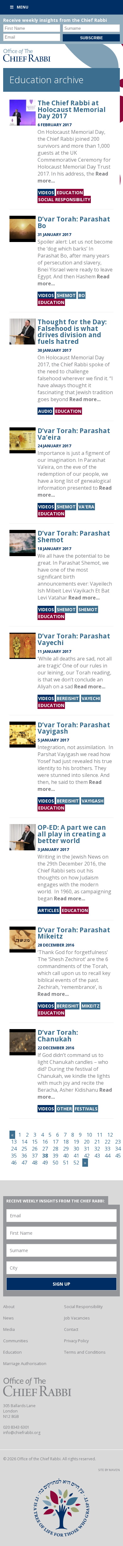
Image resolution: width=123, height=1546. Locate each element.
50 (55, 1162)
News (8, 1318)
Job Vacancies (77, 1318)
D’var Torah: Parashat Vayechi (74, 639)
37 (35, 1155)
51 (66, 1162)
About (9, 1306)
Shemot (66, 295)
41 (76, 1155)
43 (97, 1155)
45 (118, 1155)
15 (35, 1141)
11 (99, 1134)
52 (76, 1162)
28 (55, 1148)
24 (14, 1148)
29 (66, 1148)
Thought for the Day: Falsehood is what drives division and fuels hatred (72, 331)
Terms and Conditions (85, 1352)
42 (87, 1155)
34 (118, 1148)
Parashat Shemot (79, 562)
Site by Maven (109, 1470)
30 (76, 1148)
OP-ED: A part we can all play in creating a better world (72, 834)
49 (45, 1162)
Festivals (86, 1109)
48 (35, 1162)
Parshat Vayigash (58, 754)
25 (24, 1148)
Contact (71, 1329)
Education (70, 192)
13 (14, 1141)
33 (107, 1148)
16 (45, 1141)
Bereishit (68, 698)
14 (24, 1141)
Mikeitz (91, 1006)
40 (66, 1155)
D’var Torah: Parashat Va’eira (74, 434)
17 (55, 1141)
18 (66, 1141)
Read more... (85, 399)
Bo (82, 295)
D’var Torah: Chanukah (58, 1035)
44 (107, 1155)
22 (107, 1141)
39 (55, 1155)
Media (9, 1329)
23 (118, 1141)
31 (87, 1148)
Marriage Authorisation (24, 1363)
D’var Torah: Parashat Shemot (74, 536)
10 (89, 1134)
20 (87, 1141)
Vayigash (92, 801)
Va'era (86, 507)
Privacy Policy (76, 1341)
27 (45, 1148)
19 (76, 1141)
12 (110, 1134)
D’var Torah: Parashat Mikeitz (74, 933)
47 (24, 1162)
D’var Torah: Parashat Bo (74, 222)
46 (14, 1162)
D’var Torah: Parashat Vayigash (74, 728)
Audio (45, 411)
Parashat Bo (52, 255)
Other (64, 1109)
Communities (15, 1341)
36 (24, 1155)
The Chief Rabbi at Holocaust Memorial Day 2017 (72, 109)
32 (97, 1148)
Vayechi (91, 698)
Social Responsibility (64, 199)
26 (35, 1148)
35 (14, 1155)
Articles (48, 910)
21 (97, 1141)
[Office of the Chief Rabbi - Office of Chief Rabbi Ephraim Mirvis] (26, 59)
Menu (22, 7)
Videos (46, 192)
